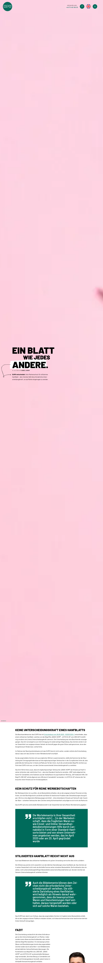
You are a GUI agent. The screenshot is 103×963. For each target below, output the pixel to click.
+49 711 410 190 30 (72, 7)
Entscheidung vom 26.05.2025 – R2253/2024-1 (59, 734)
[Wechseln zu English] (88, 6)
